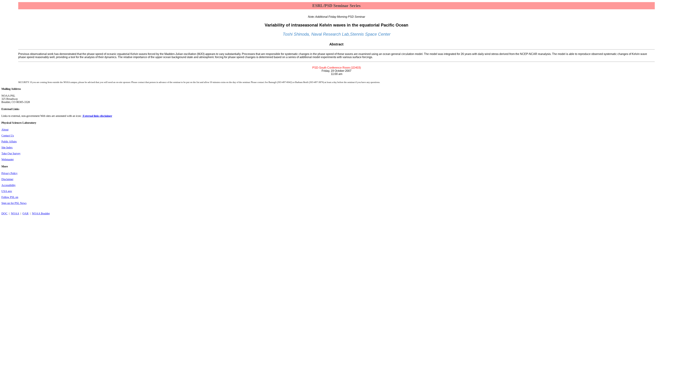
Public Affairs (9, 141)
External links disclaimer (97, 115)
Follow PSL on (9, 197)
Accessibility (8, 185)
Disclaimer (7, 179)
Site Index (7, 147)
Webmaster (7, 159)
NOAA (15, 213)
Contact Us (7, 135)
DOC (4, 213)
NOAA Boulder (41, 213)
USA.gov (6, 191)
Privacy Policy (9, 173)
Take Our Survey (11, 153)
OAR (25, 213)
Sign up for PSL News (13, 203)
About (4, 129)
